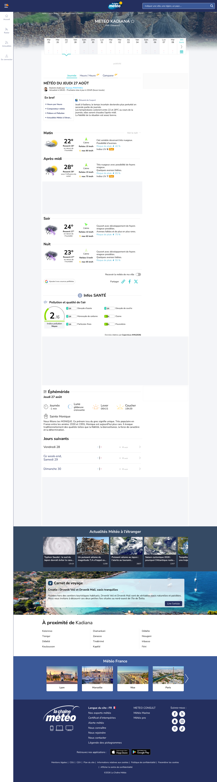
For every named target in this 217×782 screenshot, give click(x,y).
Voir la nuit (132, 132)
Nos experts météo (99, 713)
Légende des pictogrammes (105, 742)
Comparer (108, 75)
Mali (50, 13)
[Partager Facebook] (130, 281)
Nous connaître (97, 728)
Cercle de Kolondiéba (68, 13)
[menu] (6, 6)
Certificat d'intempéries (102, 718)
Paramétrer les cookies (168, 762)
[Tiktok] (182, 729)
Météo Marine (142, 713)
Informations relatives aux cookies (112, 762)
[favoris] (132, 21)
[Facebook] (175, 714)
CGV (79, 762)
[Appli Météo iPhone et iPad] (119, 752)
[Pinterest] (175, 729)
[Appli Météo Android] (141, 752)
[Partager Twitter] (136, 281)
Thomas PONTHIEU (74, 88)
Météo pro (140, 718)
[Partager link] (123, 281)
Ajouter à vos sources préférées (61, 281)
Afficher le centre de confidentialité (116, 767)
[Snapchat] (175, 721)
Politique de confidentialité (143, 762)
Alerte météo (96, 723)
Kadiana (79, 13)
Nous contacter (97, 738)
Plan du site (89, 762)
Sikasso (56, 13)
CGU (72, 762)
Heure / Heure (88, 75)
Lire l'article (173, 603)
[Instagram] (182, 721)
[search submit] (212, 6)
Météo (44, 13)
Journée (71, 75)
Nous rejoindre (97, 732)
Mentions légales (59, 762)
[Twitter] (182, 714)
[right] (185, 548)
